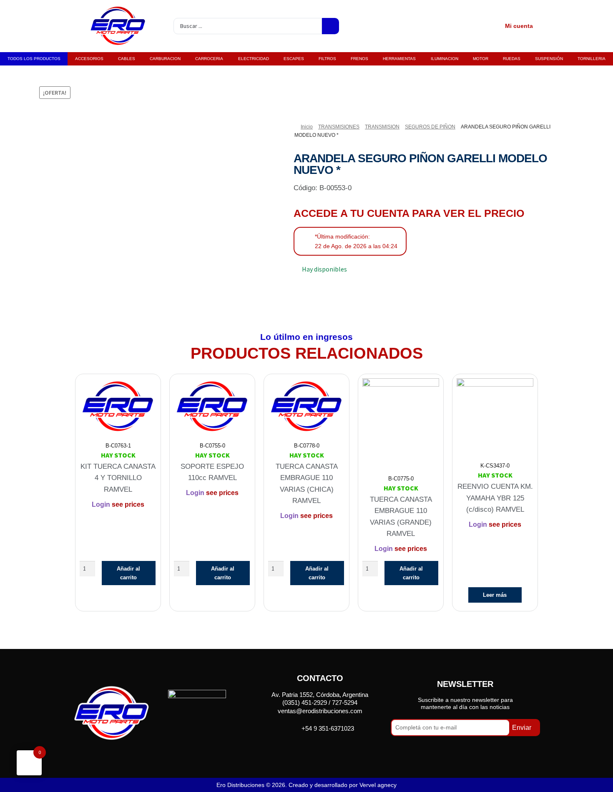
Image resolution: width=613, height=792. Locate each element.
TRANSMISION (382, 127)
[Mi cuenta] (492, 26)
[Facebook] (309, 747)
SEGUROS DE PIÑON (430, 127)
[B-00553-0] (130, 196)
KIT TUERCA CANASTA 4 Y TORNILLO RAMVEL (118, 478)
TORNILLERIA (591, 58)
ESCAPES (294, 58)
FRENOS (359, 58)
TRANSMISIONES (338, 127)
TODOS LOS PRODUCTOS (34, 58)
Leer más (495, 595)
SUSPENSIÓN (549, 58)
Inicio (307, 127)
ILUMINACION (444, 58)
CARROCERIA (209, 58)
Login (101, 504)
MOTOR (480, 58)
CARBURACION (165, 58)
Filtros (327, 58)
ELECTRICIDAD (253, 58)
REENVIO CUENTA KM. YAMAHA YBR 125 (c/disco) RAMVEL (495, 498)
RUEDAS (511, 58)
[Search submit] (330, 26)
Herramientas (399, 58)
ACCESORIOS (89, 58)
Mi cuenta (519, 26)
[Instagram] (330, 747)
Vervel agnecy (378, 785)
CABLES (126, 58)
